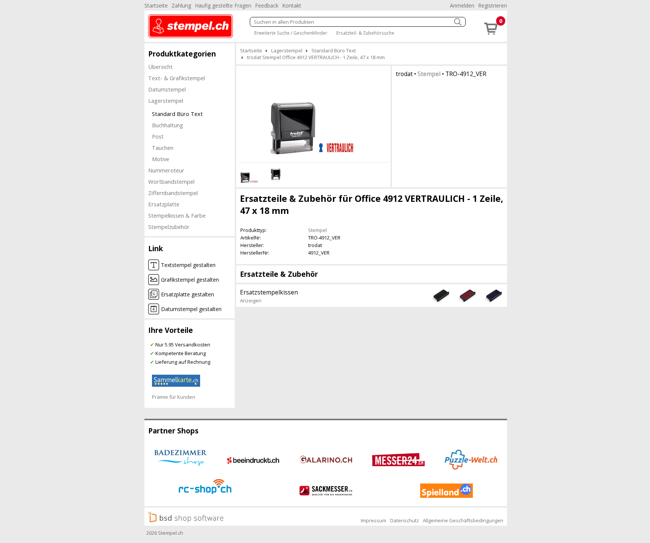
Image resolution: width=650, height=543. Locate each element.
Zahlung (181, 5)
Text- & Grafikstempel (176, 78)
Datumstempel (167, 89)
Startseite (156, 5)
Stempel (429, 74)
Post (158, 136)
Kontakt (291, 5)
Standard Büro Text (177, 113)
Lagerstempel (165, 100)
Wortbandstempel (171, 181)
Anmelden (462, 5)
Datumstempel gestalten (191, 309)
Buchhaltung (167, 125)
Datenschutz (404, 520)
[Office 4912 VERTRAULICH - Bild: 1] (313, 113)
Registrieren (492, 5)
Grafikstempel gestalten (190, 279)
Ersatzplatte (163, 204)
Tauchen (162, 147)
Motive (160, 159)
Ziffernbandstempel (173, 193)
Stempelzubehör (169, 226)
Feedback (266, 5)
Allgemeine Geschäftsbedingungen (463, 520)
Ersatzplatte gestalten (187, 294)
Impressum (373, 520)
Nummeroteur (166, 170)
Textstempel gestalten (188, 264)
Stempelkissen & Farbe (177, 215)
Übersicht (160, 66)
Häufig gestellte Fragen (223, 5)
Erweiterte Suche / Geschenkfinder (290, 33)
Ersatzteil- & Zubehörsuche (365, 33)
